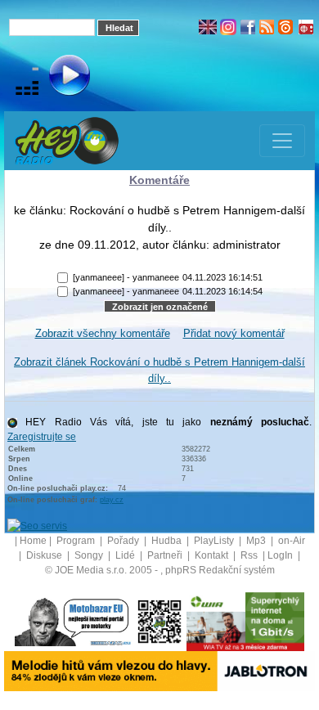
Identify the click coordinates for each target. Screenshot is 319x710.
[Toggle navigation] (282, 140)
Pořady (124, 540)
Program (76, 540)
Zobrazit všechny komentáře (102, 333)
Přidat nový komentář (234, 333)
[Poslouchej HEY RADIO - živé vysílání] (56, 77)
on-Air (291, 540)
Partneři (166, 555)
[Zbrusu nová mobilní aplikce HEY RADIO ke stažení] (159, 621)
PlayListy (215, 540)
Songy (90, 555)
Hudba (167, 540)
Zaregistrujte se (41, 437)
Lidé (126, 555)
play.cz (112, 500)
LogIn (281, 555)
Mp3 (257, 540)
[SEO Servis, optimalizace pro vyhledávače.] (37, 526)
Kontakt (213, 555)
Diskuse (45, 555)
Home (33, 540)
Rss (250, 555)
